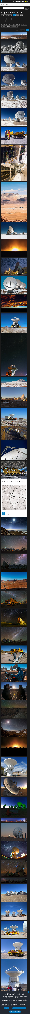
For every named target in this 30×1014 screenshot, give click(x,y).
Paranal (14, 21)
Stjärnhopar (24, 24)
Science (17, 1)
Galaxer (9, 19)
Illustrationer (22, 19)
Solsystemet (17, 24)
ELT (8, 17)
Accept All (6, 1008)
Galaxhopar (14, 19)
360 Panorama (9, 15)
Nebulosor (8, 21)
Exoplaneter (21, 17)
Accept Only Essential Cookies (19, 1008)
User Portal (21, 1)
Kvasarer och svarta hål (7, 24)
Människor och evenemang (7, 22)
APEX (18, 15)
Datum (27, 30)
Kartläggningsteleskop (12, 26)
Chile (21, 15)
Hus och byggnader (19, 22)
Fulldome (3, 19)
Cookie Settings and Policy (15, 1011)
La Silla (3, 21)
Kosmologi (3, 17)
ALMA (14, 15)
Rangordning (22, 30)
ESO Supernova (13, 17)
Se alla (2, 15)
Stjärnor (3, 26)
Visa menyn (5, 4)
